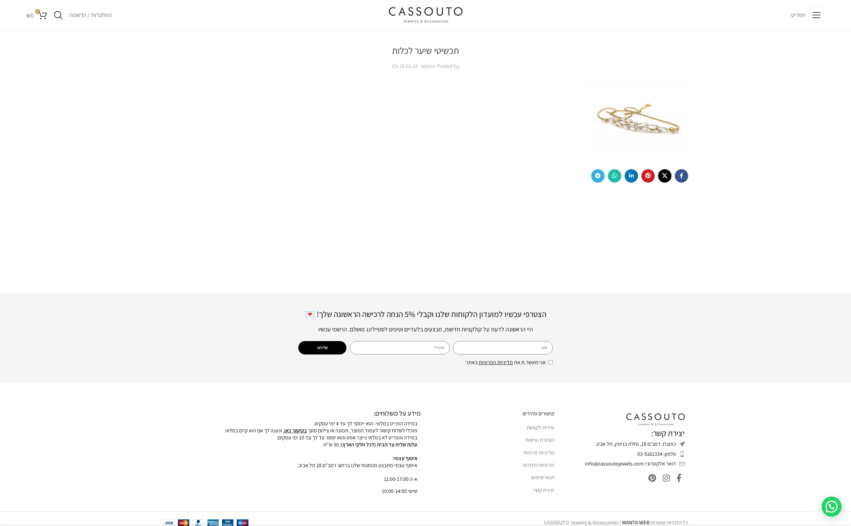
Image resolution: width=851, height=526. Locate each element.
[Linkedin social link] (631, 176)
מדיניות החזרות (538, 464)
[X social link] (664, 176)
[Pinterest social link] (648, 176)
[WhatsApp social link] (614, 176)
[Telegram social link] (598, 176)
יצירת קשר (543, 490)
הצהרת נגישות (539, 439)
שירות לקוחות (540, 427)
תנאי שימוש (542, 477)
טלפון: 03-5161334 (656, 453)
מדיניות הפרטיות (495, 362)
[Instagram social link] (666, 478)
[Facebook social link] (681, 176)
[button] (832, 507)
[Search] (58, 15)
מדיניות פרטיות (538, 452)
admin (428, 66)
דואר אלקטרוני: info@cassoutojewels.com (630, 463)
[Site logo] (425, 14)
